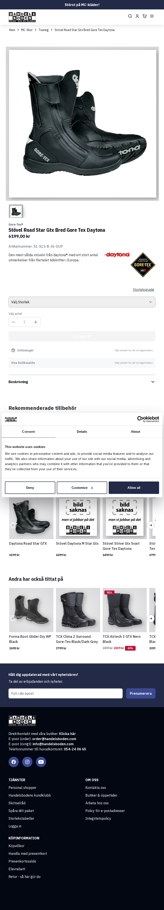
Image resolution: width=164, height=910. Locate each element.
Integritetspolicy (98, 818)
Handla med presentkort (28, 853)
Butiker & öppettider (101, 795)
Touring (44, 30)
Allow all (133, 487)
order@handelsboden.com (54, 739)
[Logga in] (137, 16)
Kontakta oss (95, 787)
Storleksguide (143, 289)
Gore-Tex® (16, 224)
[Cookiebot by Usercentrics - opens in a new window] (140, 419)
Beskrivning (18, 382)
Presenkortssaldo (22, 861)
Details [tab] (82, 431)
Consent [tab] (28, 431)
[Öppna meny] (151, 16)
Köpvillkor (16, 846)
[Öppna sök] (130, 16)
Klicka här (67, 734)
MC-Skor (27, 30)
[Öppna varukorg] (144, 16)
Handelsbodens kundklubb (30, 795)
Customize (80, 487)
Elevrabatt (17, 869)
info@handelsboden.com (53, 744)
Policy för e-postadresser (105, 811)
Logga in (15, 826)
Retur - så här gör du (24, 876)
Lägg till (84, 336)
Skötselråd (17, 803)
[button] (13, 525)
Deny (30, 487)
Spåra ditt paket (21, 811)
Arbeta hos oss (97, 803)
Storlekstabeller (21, 818)
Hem (12, 30)
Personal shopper (22, 787)
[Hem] (22, 17)
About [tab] (135, 431)
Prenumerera (141, 693)
